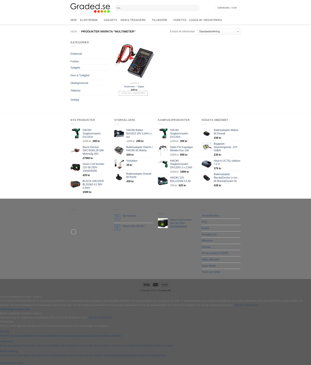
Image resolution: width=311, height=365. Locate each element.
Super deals (209, 265)
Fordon (74, 61)
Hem (73, 31)
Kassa (205, 228)
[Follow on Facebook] (73, 232)
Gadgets (110, 20)
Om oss (206, 247)
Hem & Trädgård (133, 20)
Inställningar (7, 309)
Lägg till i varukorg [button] (133, 93)
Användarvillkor (211, 215)
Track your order (211, 272)
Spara (4, 363)
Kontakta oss (209, 234)
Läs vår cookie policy (246, 305)
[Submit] (196, 8)
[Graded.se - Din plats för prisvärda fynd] (90, 7)
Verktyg (179, 20)
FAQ (204, 221)
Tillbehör (159, 20)
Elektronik (89, 20)
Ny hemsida (129, 215)
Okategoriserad (79, 83)
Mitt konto (207, 240)
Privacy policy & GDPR (215, 253)
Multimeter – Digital (134, 86)
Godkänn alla (22, 309)
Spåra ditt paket (211, 259)
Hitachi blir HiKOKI (133, 226)
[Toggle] (102, 52)
